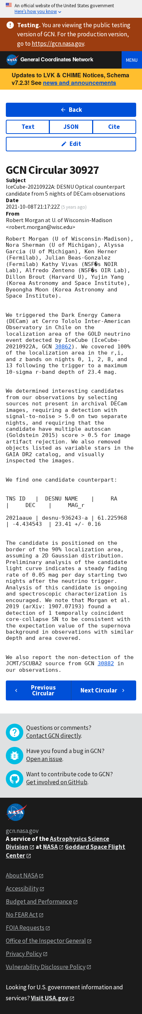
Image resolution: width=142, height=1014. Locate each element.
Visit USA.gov (49, 998)
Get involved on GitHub (56, 782)
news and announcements (79, 82)
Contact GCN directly (53, 736)
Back (75, 110)
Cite (114, 127)
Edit (75, 144)
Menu (132, 60)
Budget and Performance (39, 901)
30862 (63, 346)
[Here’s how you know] (71, 9)
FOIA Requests (25, 928)
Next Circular (98, 690)
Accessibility (22, 888)
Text (28, 127)
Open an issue (44, 759)
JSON (71, 127)
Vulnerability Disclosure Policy (46, 967)
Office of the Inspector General (46, 941)
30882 (106, 663)
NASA (50, 847)
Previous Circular (43, 690)
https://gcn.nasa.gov (58, 44)
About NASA (22, 875)
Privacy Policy (24, 954)
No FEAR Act (22, 915)
